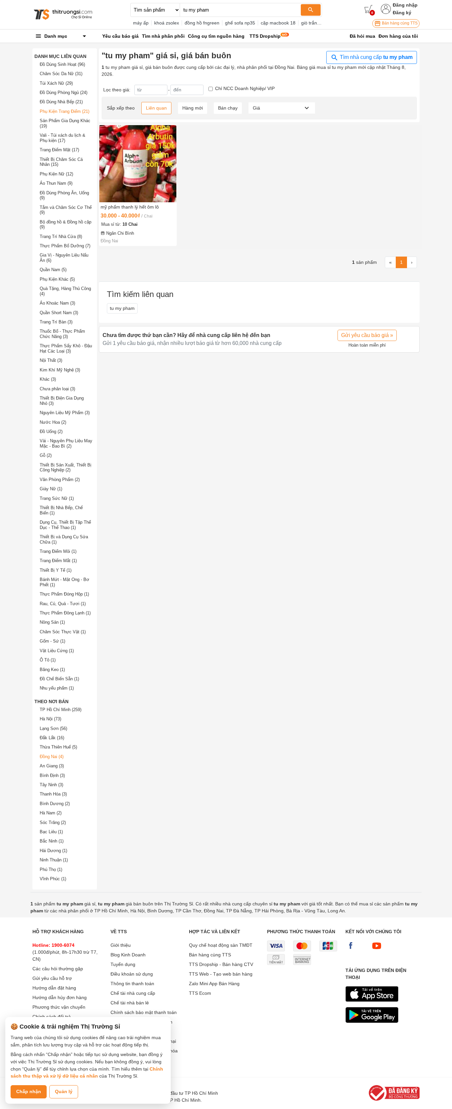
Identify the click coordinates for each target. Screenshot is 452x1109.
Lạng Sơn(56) (53, 728)
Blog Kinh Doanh (128, 954)
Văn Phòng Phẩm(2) (60, 479)
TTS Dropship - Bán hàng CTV (221, 964)
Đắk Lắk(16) (52, 737)
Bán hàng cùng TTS (399, 23)
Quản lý (63, 1091)
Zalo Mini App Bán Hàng (214, 983)
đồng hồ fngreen (202, 22)
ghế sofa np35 (240, 22)
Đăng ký (402, 12)
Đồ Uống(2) (51, 431)
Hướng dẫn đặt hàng (54, 987)
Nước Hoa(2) (53, 422)
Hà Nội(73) (50, 718)
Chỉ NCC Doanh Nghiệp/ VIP (245, 88)
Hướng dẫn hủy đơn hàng (59, 997)
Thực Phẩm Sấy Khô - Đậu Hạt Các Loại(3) (66, 348)
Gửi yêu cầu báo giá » (367, 335)
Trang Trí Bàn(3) (56, 321)
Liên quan (156, 108)
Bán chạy (228, 108)
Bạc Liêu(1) (51, 831)
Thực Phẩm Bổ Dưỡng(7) (65, 245)
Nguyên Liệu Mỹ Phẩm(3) (65, 412)
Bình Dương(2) (55, 803)
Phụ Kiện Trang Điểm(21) (64, 111)
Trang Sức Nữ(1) (57, 498)
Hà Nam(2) (51, 812)
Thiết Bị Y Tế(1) (55, 570)
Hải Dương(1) (53, 850)
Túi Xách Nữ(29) (56, 83)
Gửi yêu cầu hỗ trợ (52, 978)
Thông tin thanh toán (132, 983)
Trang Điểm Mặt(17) (59, 149)
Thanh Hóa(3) (53, 794)
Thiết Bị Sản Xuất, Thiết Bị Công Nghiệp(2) (65, 467)
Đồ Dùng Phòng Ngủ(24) (63, 92)
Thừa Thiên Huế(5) (58, 747)
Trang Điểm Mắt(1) (58, 560)
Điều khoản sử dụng (132, 974)
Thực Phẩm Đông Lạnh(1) (65, 612)
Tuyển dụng (123, 964)
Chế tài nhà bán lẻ (130, 1002)
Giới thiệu (121, 945)
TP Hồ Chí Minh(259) (60, 709)
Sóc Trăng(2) (53, 822)
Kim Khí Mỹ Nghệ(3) (60, 369)
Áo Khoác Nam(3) (57, 303)
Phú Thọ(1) (51, 869)
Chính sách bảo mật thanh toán (144, 1012)
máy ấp (141, 22)
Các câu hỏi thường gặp (57, 968)
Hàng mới (192, 108)
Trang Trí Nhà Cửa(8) (61, 236)
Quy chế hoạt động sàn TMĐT (220, 945)
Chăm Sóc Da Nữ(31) (61, 73)
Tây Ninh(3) (51, 784)
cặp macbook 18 (278, 22)
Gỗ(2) (46, 455)
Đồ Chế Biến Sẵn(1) (59, 678)
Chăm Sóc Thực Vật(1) (63, 631)
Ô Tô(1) (48, 659)
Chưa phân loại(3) (57, 388)
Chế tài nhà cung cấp (133, 993)
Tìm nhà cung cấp (376, 57)
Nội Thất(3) (51, 360)
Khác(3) (48, 379)
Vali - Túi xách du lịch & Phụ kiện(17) (62, 138)
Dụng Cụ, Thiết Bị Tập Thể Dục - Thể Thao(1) (65, 525)
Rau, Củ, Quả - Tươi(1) (63, 603)
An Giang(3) (52, 765)
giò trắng (310, 22)
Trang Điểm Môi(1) (58, 551)
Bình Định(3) (52, 775)
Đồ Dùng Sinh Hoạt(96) (62, 64)
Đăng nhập (405, 5)
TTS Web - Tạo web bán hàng (220, 974)
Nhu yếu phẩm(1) (57, 688)
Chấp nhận (28, 1091)
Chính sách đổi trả (51, 1016)
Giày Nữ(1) (51, 488)
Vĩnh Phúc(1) (53, 878)
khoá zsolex (166, 22)
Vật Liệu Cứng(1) (57, 650)
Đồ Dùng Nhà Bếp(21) (61, 101)
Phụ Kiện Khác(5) (57, 279)
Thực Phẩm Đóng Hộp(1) (64, 594)
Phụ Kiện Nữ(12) (56, 173)
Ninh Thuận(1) (54, 859)
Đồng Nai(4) (52, 756)
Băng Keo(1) (52, 669)
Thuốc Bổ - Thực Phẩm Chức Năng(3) (62, 334)
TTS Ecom (200, 993)
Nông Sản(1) (52, 622)
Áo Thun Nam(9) (56, 183)
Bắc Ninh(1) (52, 841)
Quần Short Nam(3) (59, 312)
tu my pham (122, 308)
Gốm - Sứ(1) (52, 641)
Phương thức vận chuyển (58, 1007)
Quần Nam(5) (53, 269)
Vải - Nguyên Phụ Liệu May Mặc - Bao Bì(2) (66, 443)
